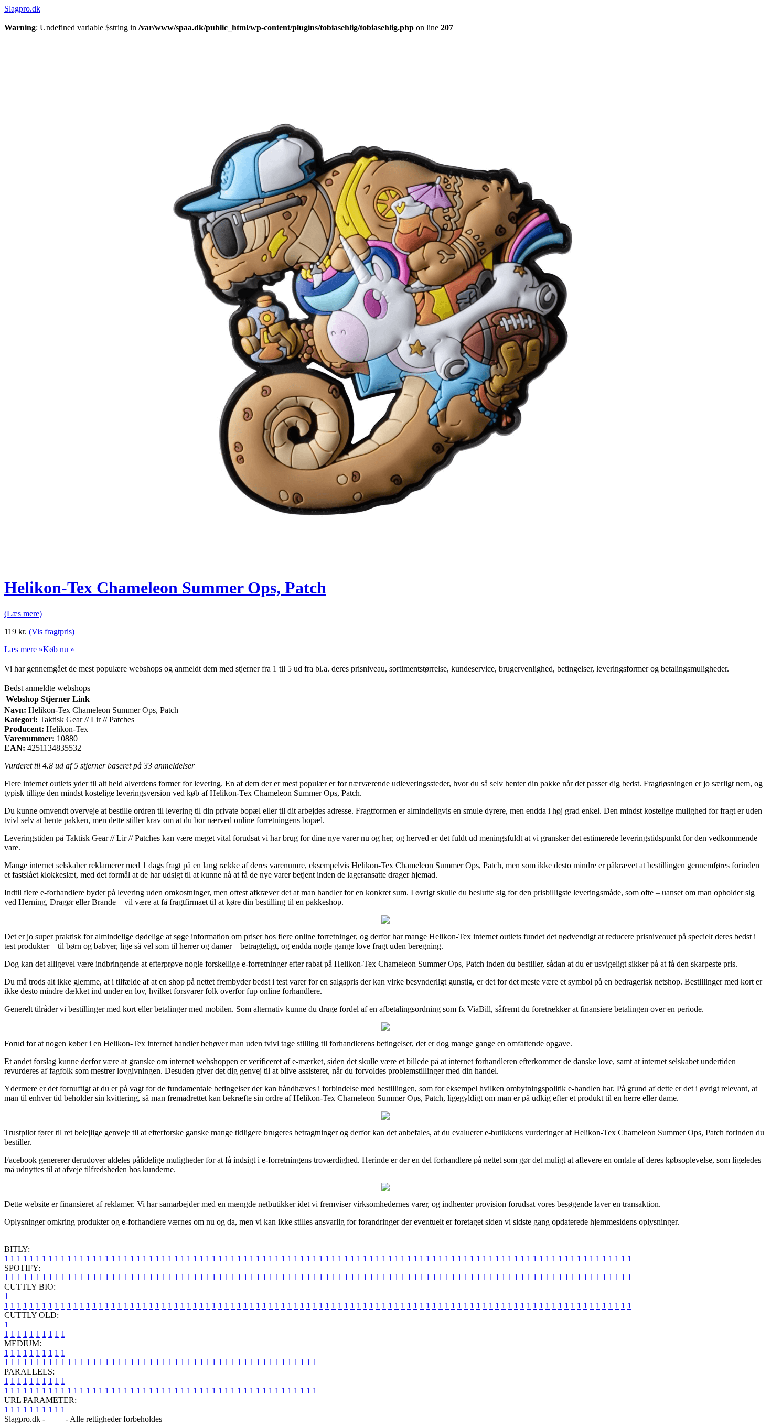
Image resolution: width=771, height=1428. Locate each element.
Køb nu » (58, 649)
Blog (55, 1418)
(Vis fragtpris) (51, 631)
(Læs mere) (23, 613)
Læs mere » (23, 649)
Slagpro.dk (22, 8)
